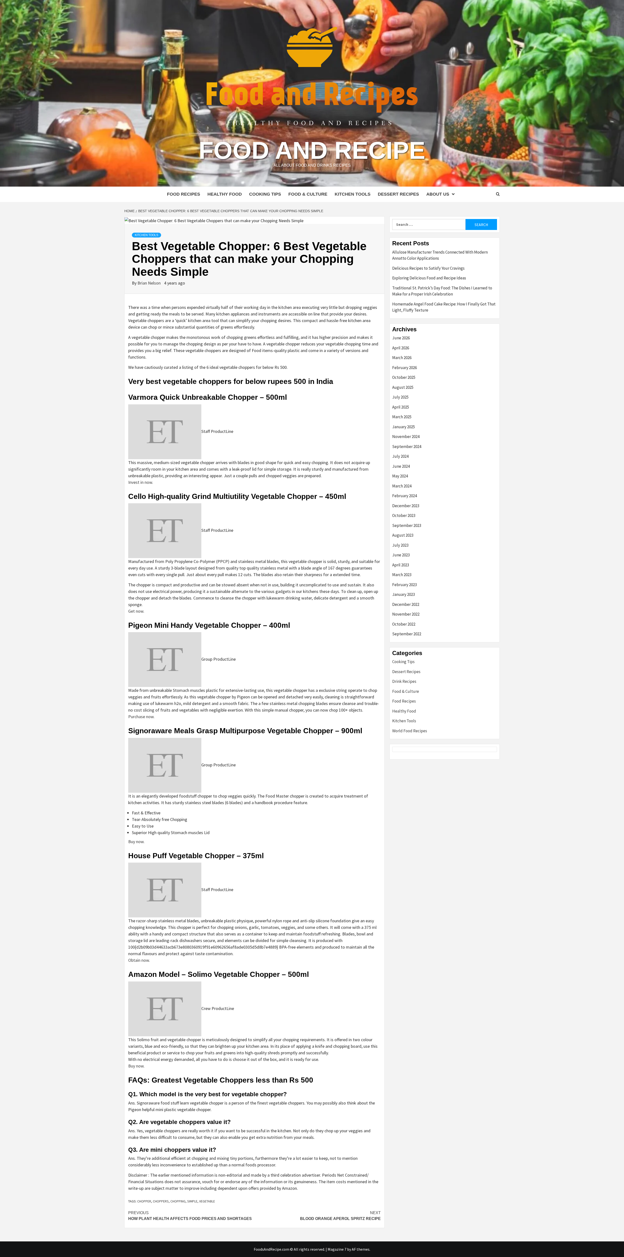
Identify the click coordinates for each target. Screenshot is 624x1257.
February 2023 (404, 584)
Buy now (136, 841)
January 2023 (403, 594)
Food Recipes (183, 194)
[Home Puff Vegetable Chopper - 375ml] (164, 889)
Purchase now (141, 716)
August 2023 (402, 535)
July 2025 (400, 397)
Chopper (144, 1201)
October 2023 (403, 515)
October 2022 (403, 624)
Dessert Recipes (398, 194)
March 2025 (401, 416)
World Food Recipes (409, 730)
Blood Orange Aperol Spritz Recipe (340, 1216)
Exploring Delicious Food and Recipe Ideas (429, 278)
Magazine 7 (337, 1249)
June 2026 (401, 338)
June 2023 (401, 555)
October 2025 (403, 377)
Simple (192, 1201)
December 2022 (405, 604)
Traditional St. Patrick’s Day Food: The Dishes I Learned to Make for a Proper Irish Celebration (442, 291)
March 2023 (401, 574)
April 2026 (400, 348)
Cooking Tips (265, 194)
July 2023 (400, 545)
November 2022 (405, 614)
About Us (437, 194)
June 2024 (401, 466)
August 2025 (402, 387)
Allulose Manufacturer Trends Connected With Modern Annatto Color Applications (440, 255)
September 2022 (406, 634)
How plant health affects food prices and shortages (190, 1216)
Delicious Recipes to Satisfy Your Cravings (428, 268)
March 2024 (401, 486)
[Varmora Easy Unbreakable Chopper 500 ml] (164, 431)
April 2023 (400, 565)
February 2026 (404, 367)
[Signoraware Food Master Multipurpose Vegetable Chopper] (164, 765)
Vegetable (207, 1201)
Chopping (177, 1201)
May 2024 (400, 476)
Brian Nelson (149, 283)
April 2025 (400, 407)
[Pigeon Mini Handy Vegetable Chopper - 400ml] (164, 659)
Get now (135, 611)
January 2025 (403, 426)
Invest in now (140, 482)
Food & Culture (307, 194)
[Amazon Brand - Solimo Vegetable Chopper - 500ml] (164, 1008)
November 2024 (405, 436)
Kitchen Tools (352, 194)
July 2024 (400, 456)
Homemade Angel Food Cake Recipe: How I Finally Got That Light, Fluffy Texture (444, 307)
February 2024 (404, 495)
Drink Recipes (404, 681)
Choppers (161, 1201)
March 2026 (401, 357)
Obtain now (138, 960)
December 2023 (405, 505)
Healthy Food (224, 194)
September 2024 (406, 446)
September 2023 (406, 525)
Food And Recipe (312, 150)
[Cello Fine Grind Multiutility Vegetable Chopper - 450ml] (164, 530)
